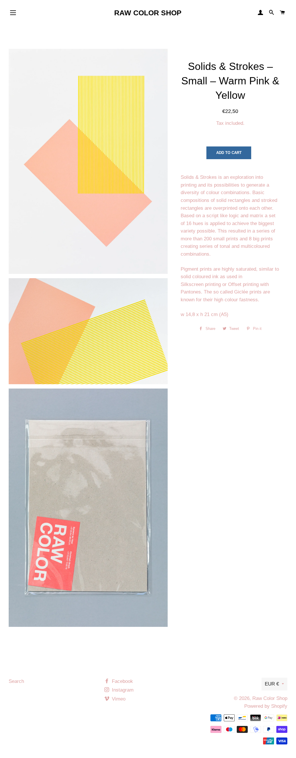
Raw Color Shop (148, 13)
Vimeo (117, 699)
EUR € (272, 684)
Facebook (121, 681)
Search (16, 681)
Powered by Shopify (265, 706)
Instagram (122, 690)
